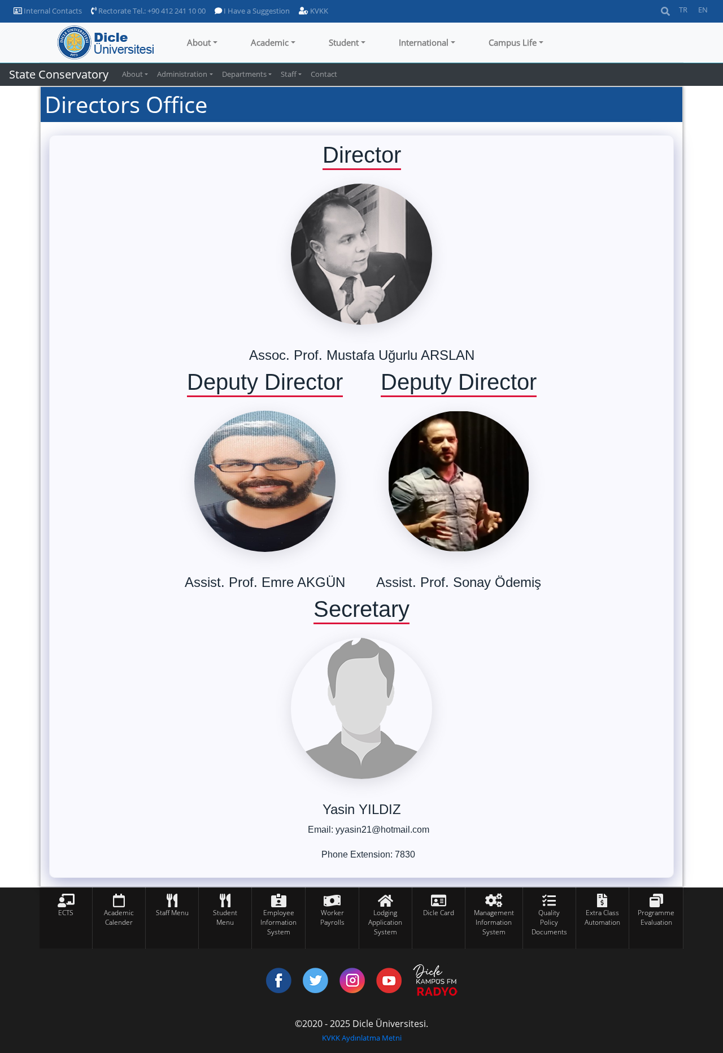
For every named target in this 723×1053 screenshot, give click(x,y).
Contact (324, 74)
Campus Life (513, 42)
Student (344, 42)
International (423, 42)
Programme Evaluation (656, 917)
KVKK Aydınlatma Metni (362, 1038)
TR (683, 10)
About (199, 42)
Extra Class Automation (602, 917)
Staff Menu (172, 912)
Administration (182, 74)
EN (703, 10)
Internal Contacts (52, 11)
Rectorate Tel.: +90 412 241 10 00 (151, 11)
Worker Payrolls (332, 917)
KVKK (318, 11)
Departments (244, 74)
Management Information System (494, 922)
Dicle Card (438, 912)
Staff (289, 74)
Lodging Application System (385, 922)
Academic (270, 42)
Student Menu (225, 917)
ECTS (65, 912)
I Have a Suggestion (256, 11)
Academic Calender (119, 917)
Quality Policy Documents (549, 922)
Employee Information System (278, 922)
